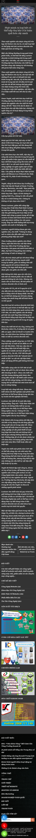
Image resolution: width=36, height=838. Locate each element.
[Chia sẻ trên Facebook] (12, 537)
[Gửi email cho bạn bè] (19, 537)
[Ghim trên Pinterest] (23, 537)
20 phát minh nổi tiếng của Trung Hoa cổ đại (18, 751)
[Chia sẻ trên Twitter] (16, 537)
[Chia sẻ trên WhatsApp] (9, 537)
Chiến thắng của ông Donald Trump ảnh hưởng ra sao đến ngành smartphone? (17, 757)
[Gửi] (33, 820)
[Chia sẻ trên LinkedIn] (26, 537)
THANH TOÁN (7, 808)
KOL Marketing (7, 794)
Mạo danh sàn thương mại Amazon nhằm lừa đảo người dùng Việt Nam (8, 549)
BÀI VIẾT (5, 801)
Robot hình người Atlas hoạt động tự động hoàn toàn (16, 763)
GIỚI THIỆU (6, 783)
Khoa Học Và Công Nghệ (11, 590)
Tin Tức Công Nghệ (9, 601)
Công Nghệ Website (9, 587)
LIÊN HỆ (4, 805)
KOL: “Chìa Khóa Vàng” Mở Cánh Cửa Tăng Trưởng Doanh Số (16, 745)
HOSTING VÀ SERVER (10, 790)
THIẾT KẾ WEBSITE (9, 786)
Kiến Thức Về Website (10, 594)
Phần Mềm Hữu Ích (9, 598)
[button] (3, 1)
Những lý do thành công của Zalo (15, 768)
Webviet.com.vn (22, 835)
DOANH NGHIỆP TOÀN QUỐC (13, 797)
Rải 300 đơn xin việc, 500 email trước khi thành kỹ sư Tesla (26, 549)
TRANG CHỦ (6, 779)
